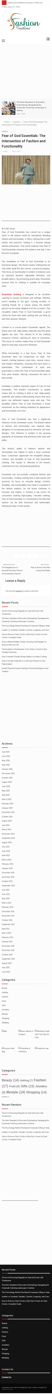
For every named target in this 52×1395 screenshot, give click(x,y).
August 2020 (7, 963)
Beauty (4, 988)
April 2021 (6, 929)
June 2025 (6, 786)
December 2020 (8, 946)
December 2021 (8, 911)
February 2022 (7, 907)
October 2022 (7, 881)
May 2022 (6, 898)
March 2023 (6, 860)
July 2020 (5, 967)
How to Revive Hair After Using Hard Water (40, 569)
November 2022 (8, 877)
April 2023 (6, 855)
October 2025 (7, 778)
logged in (19, 591)
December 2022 (8, 873)
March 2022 (6, 903)
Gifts (4, 1005)
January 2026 (7, 769)
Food (4, 1001)
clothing (5, 992)
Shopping (5, 1018)
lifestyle (5, 1014)
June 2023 (6, 851)
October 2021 (7, 920)
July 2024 (5, 825)
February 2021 (7, 937)
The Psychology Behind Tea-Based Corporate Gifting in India (25, 626)
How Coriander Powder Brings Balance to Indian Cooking (24, 657)
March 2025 (6, 799)
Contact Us (6, 1377)
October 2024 (7, 817)
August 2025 (7, 782)
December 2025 (8, 773)
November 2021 (8, 916)
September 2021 (8, 924)
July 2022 (5, 890)
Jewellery (5, 1010)
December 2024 (8, 812)
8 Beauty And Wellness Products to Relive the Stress (28, 3)
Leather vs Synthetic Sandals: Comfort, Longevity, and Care (25, 630)
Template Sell (7, 1389)
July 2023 (5, 847)
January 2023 (7, 868)
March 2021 (6, 933)
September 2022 (8, 886)
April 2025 (6, 795)
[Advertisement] (26, 71)
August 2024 (7, 821)
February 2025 (7, 804)
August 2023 (7, 842)
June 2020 (6, 972)
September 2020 (8, 959)
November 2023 (8, 834)
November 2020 (8, 950)
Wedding (5, 1023)
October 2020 (7, 955)
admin (6, 151)
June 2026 (6, 756)
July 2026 (5, 752)
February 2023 (7, 864)
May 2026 (6, 760)
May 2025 (6, 791)
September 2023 (8, 838)
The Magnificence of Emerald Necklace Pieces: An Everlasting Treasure (12, 570)
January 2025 (7, 808)
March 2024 (6, 829)
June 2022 (6, 894)
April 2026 (6, 765)
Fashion (5, 131)
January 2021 (7, 942)
